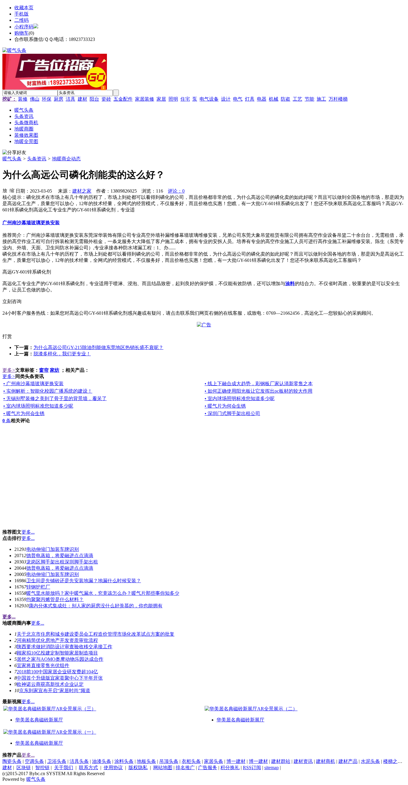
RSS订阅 (252, 767)
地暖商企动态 (66, 158)
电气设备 (209, 99)
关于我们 (63, 767)
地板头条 (146, 761)
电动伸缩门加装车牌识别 (52, 549)
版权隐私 (138, 767)
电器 (261, 99)
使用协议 (113, 767)
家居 (161, 99)
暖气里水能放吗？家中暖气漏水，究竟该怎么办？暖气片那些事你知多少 (102, 593)
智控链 (42, 767)
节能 (309, 99)
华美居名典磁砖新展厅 (39, 719)
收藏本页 (23, 7)
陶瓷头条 (12, 761)
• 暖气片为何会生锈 (225, 405)
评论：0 (176, 190)
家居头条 (213, 761)
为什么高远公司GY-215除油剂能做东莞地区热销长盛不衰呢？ (98, 347)
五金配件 (123, 99)
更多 (8, 370)
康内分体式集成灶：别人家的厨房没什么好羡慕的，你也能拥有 (95, 605)
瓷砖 (106, 99)
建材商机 (325, 761)
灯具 (249, 99)
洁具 (70, 99)
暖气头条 (12, 158)
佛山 (34, 99)
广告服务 (207, 767)
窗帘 (44, 370)
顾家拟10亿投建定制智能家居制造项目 (57, 652)
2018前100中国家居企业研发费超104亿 (57, 671)
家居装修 (144, 99)
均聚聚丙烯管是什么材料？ (55, 599)
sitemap (271, 767)
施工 (321, 99)
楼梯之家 (392, 761)
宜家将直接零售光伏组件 (43, 665)
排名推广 (185, 767)
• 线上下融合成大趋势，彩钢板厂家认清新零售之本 (259, 383)
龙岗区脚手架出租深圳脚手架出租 (62, 561)
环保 (46, 99)
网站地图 (162, 767)
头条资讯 (36, 158)
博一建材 (236, 761)
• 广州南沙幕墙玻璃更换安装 (33, 383)
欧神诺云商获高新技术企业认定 (50, 684)
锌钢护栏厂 (38, 586)
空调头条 (34, 761)
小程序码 (23, 26)
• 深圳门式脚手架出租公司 (232, 413)
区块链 (23, 767)
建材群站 (280, 761)
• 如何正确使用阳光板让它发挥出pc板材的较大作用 (258, 391)
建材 (82, 99)
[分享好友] (14, 153)
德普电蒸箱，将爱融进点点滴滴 (59, 555)
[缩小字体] (12, 190)
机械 (273, 99)
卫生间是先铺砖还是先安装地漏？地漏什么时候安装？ (83, 580)
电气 (238, 99)
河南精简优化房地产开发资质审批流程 (57, 640)
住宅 (185, 99)
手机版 (21, 13)
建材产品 (348, 761)
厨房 (58, 99)
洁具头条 (79, 761)
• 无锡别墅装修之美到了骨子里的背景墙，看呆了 (55, 398)
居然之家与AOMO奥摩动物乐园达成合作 (60, 659)
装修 (22, 99)
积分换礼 (230, 767)
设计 (226, 99)
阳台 (94, 99)
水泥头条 (370, 761)
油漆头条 (101, 761)
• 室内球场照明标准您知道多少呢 (239, 398)
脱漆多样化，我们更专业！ (62, 353)
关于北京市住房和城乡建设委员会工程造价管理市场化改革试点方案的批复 (95, 634)
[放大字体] (4, 190)
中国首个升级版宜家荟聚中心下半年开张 (60, 677)
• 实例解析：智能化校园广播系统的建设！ (47, 391)
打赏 (7, 336)
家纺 (54, 370)
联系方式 (88, 767)
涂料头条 (124, 761)
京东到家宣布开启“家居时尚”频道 (54, 690)
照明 (173, 99)
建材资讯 (303, 761)
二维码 (21, 20)
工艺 (297, 99)
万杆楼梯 (338, 99)
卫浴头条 (56, 761)
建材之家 (81, 190)
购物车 (21, 33)
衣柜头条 (191, 761)
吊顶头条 (168, 761)
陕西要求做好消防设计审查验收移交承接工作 (64, 646)
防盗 (285, 99)
